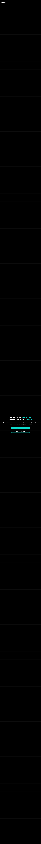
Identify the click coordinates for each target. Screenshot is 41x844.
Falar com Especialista (20, 431)
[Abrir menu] (23, 2)
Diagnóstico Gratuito (20, 428)
